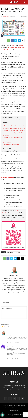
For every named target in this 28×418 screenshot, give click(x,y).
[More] (23, 40)
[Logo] (14, 377)
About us (6, 405)
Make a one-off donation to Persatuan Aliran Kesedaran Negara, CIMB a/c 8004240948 (14, 133)
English (21, 45)
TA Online (7, 6)
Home (2, 6)
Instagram (17, 47)
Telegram (11, 47)
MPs (18, 252)
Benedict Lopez (6, 16)
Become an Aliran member (11, 144)
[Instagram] (10, 399)
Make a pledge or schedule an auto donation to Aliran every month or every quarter (13, 139)
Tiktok (23, 47)
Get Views (24, 16)
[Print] (22, 258)
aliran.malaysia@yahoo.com (17, 390)
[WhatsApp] (8, 40)
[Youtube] (22, 399)
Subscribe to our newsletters (19, 408)
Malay (14, 45)
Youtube (6, 50)
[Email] (18, 258)
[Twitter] (15, 40)
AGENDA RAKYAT (7, 177)
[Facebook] (12, 40)
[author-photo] (13, 273)
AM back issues (14, 410)
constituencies (11, 252)
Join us (23, 405)
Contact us (12, 405)
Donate (18, 405)
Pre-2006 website (6, 408)
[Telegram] (19, 40)
